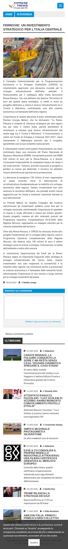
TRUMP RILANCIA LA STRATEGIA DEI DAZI (37, 494)
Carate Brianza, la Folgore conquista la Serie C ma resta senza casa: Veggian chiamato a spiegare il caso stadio (42, 360)
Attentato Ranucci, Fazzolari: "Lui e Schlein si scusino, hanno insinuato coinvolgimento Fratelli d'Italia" (43, 400)
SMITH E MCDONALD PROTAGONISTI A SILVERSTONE (37, 432)
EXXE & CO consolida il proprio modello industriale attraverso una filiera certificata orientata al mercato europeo (41, 457)
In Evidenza (24, 14)
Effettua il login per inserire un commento (43, 322)
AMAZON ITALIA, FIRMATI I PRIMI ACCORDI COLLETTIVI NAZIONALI (41, 518)
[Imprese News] (18, 4)
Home (8, 14)
